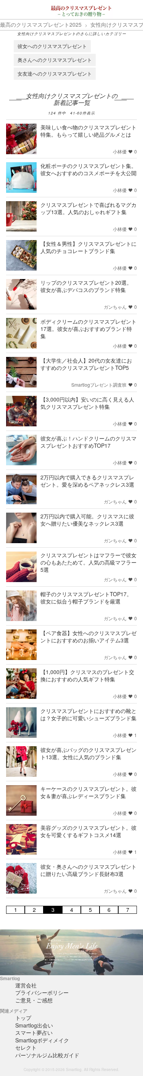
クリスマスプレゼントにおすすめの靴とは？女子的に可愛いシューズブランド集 (88, 714)
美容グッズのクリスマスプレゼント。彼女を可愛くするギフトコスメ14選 (88, 831)
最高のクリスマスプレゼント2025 (41, 24)
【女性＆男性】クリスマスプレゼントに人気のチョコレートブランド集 (88, 247)
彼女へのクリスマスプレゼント (52, 46)
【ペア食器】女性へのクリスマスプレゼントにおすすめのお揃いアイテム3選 (88, 636)
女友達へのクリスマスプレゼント (55, 73)
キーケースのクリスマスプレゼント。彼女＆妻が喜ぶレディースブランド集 (88, 792)
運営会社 (26, 985)
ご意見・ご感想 (34, 1000)
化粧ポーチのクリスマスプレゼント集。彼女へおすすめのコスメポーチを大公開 (88, 169)
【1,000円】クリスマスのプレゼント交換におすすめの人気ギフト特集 (87, 675)
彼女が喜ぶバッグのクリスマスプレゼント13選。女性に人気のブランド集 (88, 753)
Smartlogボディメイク (42, 1040)
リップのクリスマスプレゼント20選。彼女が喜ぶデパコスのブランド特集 (86, 286)
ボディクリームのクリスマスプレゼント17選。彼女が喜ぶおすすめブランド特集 (88, 329)
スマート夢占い (34, 1032)
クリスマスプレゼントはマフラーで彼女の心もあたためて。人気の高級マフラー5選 (88, 562)
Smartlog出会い (34, 1025)
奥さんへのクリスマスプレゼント (55, 59)
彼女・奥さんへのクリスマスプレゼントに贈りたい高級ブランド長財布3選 (88, 870)
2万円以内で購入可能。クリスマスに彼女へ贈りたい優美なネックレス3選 (87, 519)
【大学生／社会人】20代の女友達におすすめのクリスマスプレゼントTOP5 (86, 364)
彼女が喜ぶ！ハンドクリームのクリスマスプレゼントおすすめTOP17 (88, 441)
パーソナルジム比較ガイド (47, 1055)
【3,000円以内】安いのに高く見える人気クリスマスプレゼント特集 (87, 402)
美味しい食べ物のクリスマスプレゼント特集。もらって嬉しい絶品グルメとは (88, 130)
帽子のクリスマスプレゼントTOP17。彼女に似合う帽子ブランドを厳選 (86, 597)
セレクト (26, 1047)
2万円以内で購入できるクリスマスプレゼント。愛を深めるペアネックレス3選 (87, 480)
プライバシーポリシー (42, 992)
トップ (23, 1017)
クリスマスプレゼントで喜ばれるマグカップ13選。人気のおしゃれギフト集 (88, 208)
